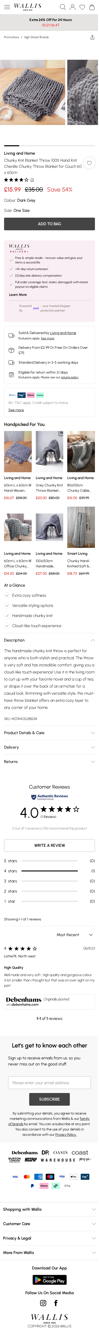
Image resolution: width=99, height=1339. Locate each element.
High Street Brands (36, 37)
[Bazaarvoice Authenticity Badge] (47, 807)
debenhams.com (24, 1015)
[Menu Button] (7, 7)
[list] (47, 93)
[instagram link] (41, 1313)
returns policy (69, 373)
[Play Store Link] (47, 1290)
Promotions (11, 37)
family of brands (22, 1134)
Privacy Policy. (71, 1145)
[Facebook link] (54, 1313)
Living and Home (19, 149)
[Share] (88, 37)
